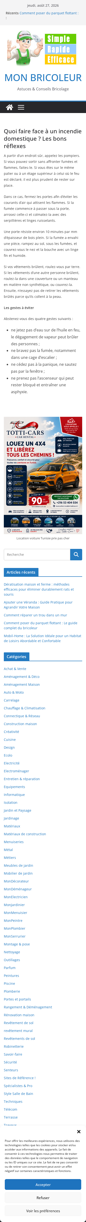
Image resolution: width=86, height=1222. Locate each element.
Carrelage (11, 700)
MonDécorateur (16, 881)
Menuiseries (14, 842)
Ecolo (8, 755)
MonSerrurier (15, 936)
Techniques (13, 1101)
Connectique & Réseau (22, 716)
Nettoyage (12, 952)
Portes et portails (17, 999)
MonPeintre (13, 920)
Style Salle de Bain (18, 1093)
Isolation (10, 802)
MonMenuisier (15, 912)
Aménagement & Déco (21, 676)
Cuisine (10, 739)
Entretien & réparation (22, 779)
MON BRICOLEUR (43, 77)
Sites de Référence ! (20, 1078)
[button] (78, 1131)
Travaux (10, 1125)
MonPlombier (14, 928)
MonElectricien (16, 897)
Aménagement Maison (22, 684)
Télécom (10, 1109)
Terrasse (11, 1117)
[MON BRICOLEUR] (9, 107)
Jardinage (11, 818)
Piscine (9, 983)
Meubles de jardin (18, 865)
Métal (8, 849)
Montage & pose (17, 944)
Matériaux (12, 826)
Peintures (11, 975)
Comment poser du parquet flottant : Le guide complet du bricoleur (49, 15)
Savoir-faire (13, 1054)
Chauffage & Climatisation (24, 708)
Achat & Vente (15, 668)
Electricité (12, 763)
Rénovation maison (19, 1015)
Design (9, 747)
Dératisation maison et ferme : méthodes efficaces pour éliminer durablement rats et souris (39, 589)
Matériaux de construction (25, 834)
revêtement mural (18, 1030)
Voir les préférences (43, 1210)
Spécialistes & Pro (18, 1085)
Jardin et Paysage (17, 810)
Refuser (43, 1197)
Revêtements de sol (19, 1038)
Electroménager (16, 771)
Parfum (10, 967)
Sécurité (10, 1062)
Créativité (11, 731)
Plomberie (12, 991)
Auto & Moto (14, 692)
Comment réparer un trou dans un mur (35, 615)
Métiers (10, 857)
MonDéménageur (18, 889)
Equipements (14, 786)
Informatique (14, 794)
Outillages (12, 960)
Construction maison (20, 724)
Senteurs (11, 1070)
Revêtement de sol (18, 1023)
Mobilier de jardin (18, 873)
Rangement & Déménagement (28, 1007)
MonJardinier (14, 904)
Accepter (43, 1184)
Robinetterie (14, 1046)
